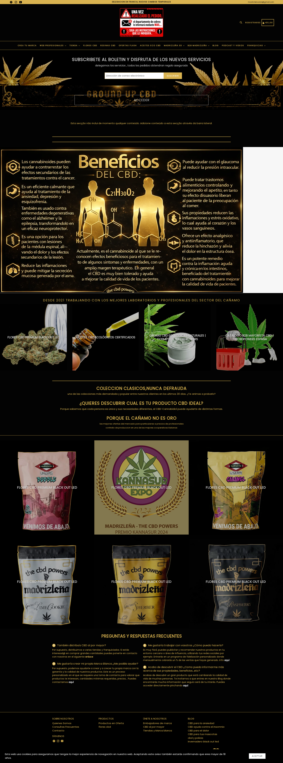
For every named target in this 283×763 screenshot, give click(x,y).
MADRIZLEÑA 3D (173, 45)
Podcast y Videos (233, 45)
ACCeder (141, 100)
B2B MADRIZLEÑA (198, 45)
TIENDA (73, 45)
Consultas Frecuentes (65, 726)
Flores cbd (90, 45)
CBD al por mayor (153, 726)
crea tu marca (27, 45)
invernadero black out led (203, 741)
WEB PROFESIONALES (52, 45)
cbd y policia (195, 738)
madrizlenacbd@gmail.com (261, 2)
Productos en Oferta (111, 723)
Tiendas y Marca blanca (157, 730)
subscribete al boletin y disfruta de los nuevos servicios (141, 59)
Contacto (58, 730)
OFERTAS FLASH (128, 45)
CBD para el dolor (198, 730)
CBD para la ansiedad (201, 723)
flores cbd (105, 726)
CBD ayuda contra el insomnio (206, 726)
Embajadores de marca (157, 723)
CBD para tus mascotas (202, 734)
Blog (216, 45)
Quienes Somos (61, 723)
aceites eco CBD (150, 45)
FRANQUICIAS (255, 45)
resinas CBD (107, 45)
